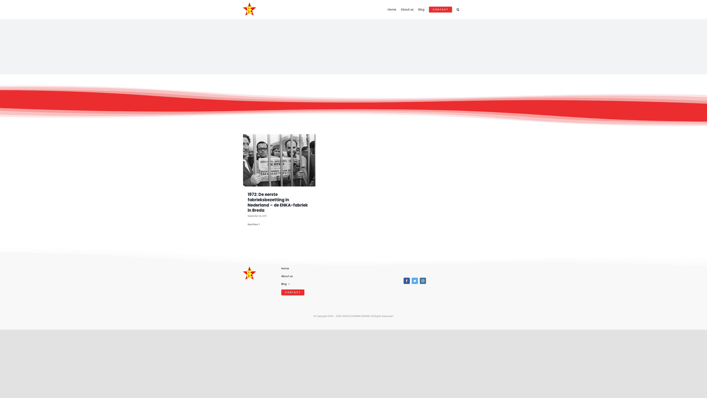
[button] (458, 9)
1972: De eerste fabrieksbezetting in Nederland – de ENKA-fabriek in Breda (278, 202)
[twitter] (415, 281)
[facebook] (407, 281)
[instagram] (423, 281)
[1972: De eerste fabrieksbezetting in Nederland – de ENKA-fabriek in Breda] (279, 160)
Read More (253, 224)
